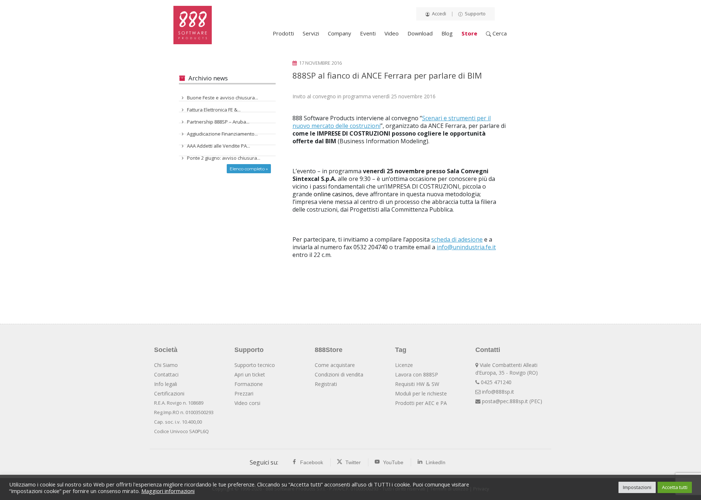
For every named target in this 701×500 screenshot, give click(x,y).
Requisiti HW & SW (417, 383)
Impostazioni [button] (637, 487)
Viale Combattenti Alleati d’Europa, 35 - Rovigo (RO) (506, 368)
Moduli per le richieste (421, 393)
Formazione (248, 383)
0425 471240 (496, 382)
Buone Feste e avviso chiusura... (221, 97)
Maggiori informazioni (168, 491)
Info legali (165, 383)
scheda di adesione (457, 239)
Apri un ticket (249, 374)
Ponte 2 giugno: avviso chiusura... (222, 158)
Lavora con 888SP (416, 374)
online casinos (333, 194)
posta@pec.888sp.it (505, 401)
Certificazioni (169, 393)
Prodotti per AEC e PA (421, 402)
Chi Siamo (166, 364)
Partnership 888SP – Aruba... (216, 121)
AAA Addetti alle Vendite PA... (217, 146)
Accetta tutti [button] (674, 487)
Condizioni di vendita (339, 374)
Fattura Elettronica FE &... (212, 109)
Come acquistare (335, 364)
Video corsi (247, 402)
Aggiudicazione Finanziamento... (221, 133)
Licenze (404, 364)
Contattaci (166, 374)
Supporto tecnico (254, 364)
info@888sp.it (498, 391)
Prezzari (243, 393)
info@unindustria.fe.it (466, 247)
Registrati (326, 383)
